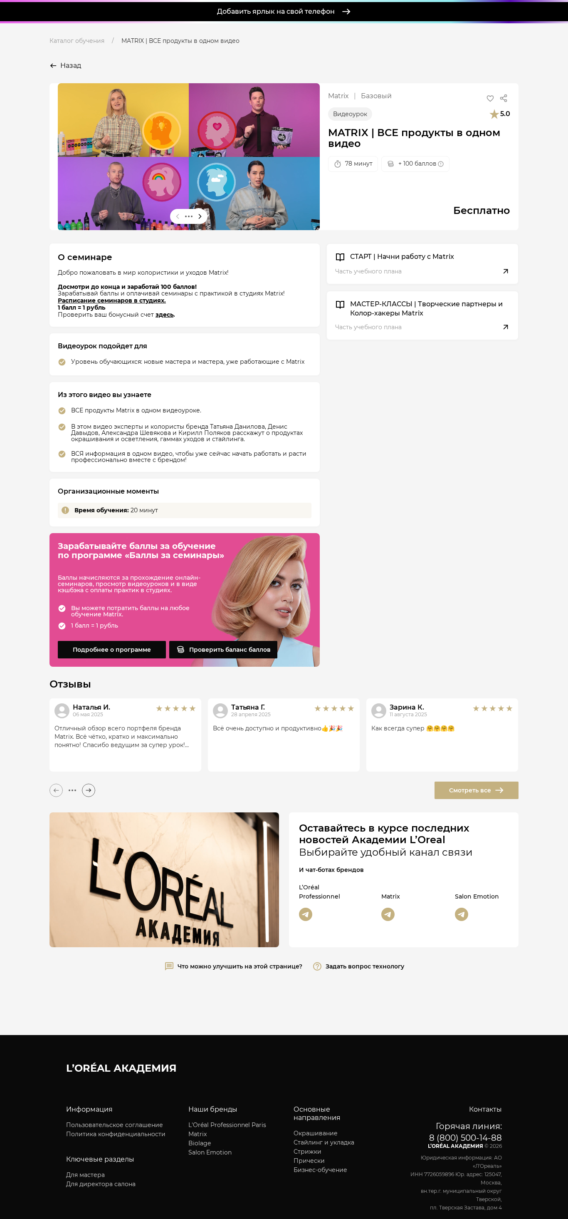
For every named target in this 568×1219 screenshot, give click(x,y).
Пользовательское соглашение (114, 1125)
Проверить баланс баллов (230, 649)
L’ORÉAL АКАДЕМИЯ (121, 1068)
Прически (309, 1160)
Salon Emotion (210, 1152)
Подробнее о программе (112, 649)
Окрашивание (316, 1133)
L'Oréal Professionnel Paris (227, 1125)
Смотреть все (470, 790)
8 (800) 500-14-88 (465, 1138)
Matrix (197, 1134)
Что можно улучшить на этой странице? (240, 966)
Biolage (199, 1143)
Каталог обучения (76, 41)
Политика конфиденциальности (115, 1134)
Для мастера (85, 1175)
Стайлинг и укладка (324, 1142)
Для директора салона (101, 1184)
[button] (490, 98)
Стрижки (307, 1151)
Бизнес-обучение (320, 1170)
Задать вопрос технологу (365, 966)
